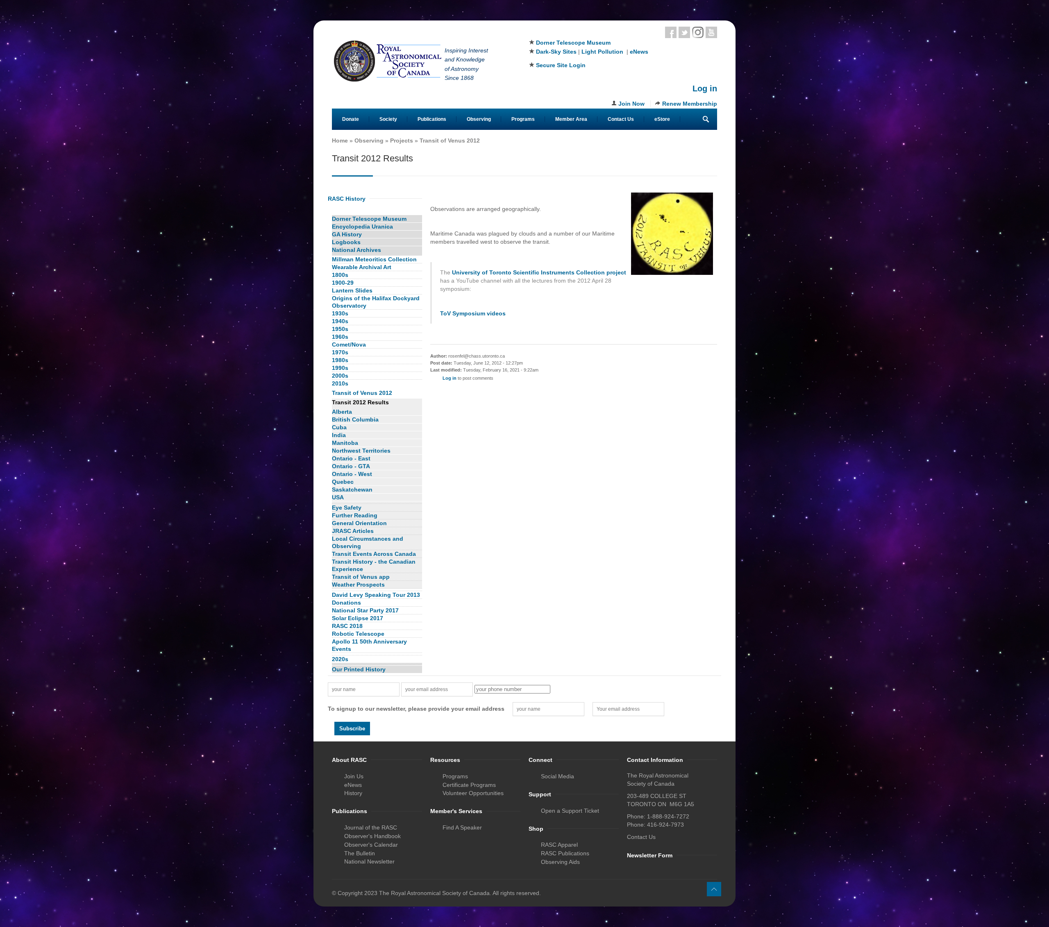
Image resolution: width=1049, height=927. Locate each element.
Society (388, 119)
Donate (350, 119)
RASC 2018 (347, 626)
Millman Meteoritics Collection (374, 259)
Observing (479, 119)
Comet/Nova (349, 344)
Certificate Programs (469, 785)
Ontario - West (352, 474)
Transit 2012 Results (360, 402)
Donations (346, 602)
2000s (340, 375)
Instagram (698, 32)
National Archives (356, 250)
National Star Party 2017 (365, 610)
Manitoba (345, 443)
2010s (340, 383)
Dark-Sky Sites (556, 51)
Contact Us (621, 119)
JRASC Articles (353, 531)
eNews (639, 51)
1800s (340, 275)
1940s (340, 321)
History (353, 793)
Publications (432, 119)
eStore (662, 119)
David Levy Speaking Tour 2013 (376, 595)
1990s (340, 368)
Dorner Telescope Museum (573, 42)
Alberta (342, 411)
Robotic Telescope (358, 633)
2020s (340, 659)
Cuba (339, 427)
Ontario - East (351, 458)
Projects (401, 140)
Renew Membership (689, 103)
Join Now (631, 103)
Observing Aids (560, 862)
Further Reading (354, 515)
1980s (340, 360)
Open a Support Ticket (570, 810)
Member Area (571, 119)
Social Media (557, 776)
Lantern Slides (352, 290)
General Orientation (359, 523)
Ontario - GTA (351, 466)
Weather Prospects (358, 584)
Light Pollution (602, 51)
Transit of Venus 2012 (450, 140)
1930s (340, 313)
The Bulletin (359, 853)
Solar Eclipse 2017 (357, 618)
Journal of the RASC (370, 827)
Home (340, 140)
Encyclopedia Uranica (362, 226)
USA (338, 497)
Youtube (711, 32)
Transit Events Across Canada (374, 554)
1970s (340, 352)
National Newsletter (369, 861)
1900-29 (343, 282)
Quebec (343, 481)
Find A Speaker (462, 827)
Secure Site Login (561, 65)
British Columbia (355, 419)
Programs (523, 119)
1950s (340, 329)
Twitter (684, 32)
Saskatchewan (352, 489)
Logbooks (346, 242)
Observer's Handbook (372, 836)
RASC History (347, 198)
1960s (340, 336)
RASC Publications (565, 853)
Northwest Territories (361, 450)
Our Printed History (359, 669)
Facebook (671, 32)
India (339, 435)
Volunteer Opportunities (473, 793)
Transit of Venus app (361, 576)
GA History (347, 234)
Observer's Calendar (371, 844)
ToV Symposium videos (473, 313)
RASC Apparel (559, 844)
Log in (705, 88)
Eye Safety (346, 507)
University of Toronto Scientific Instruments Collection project (539, 272)
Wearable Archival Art (361, 267)
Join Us (353, 776)
